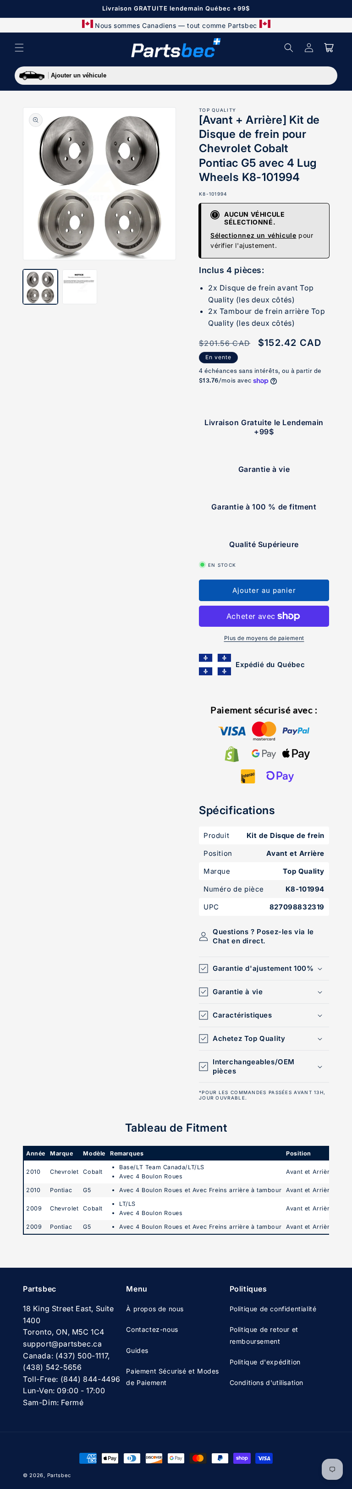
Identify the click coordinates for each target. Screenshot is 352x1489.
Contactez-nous (152, 1329)
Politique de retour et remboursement (264, 1335)
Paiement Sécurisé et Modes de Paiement (172, 1376)
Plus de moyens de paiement (264, 638)
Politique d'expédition (265, 1362)
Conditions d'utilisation (266, 1382)
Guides (137, 1350)
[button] (19, 48)
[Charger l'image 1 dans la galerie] (40, 286)
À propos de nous (155, 1309)
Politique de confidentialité (273, 1309)
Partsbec (59, 1475)
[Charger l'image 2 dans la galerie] (79, 286)
